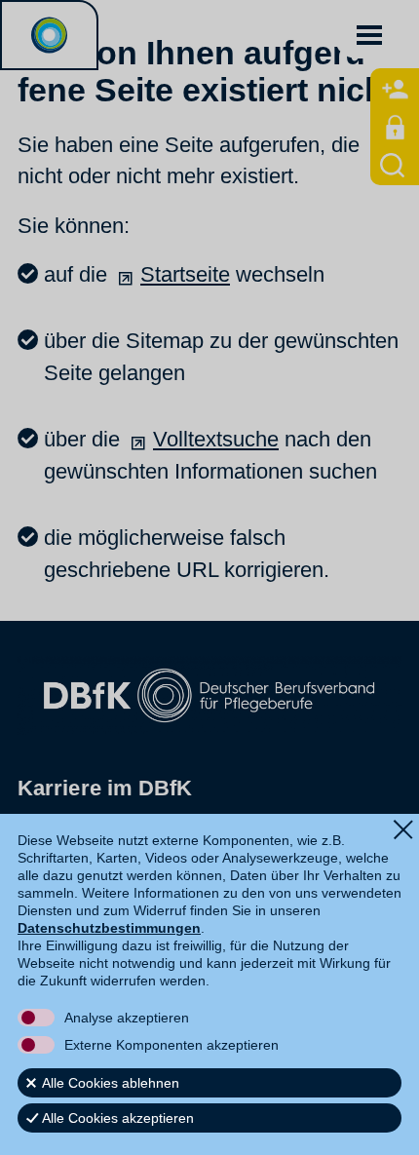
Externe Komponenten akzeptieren (171, 1045)
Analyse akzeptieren (126, 1017)
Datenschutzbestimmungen (109, 928)
